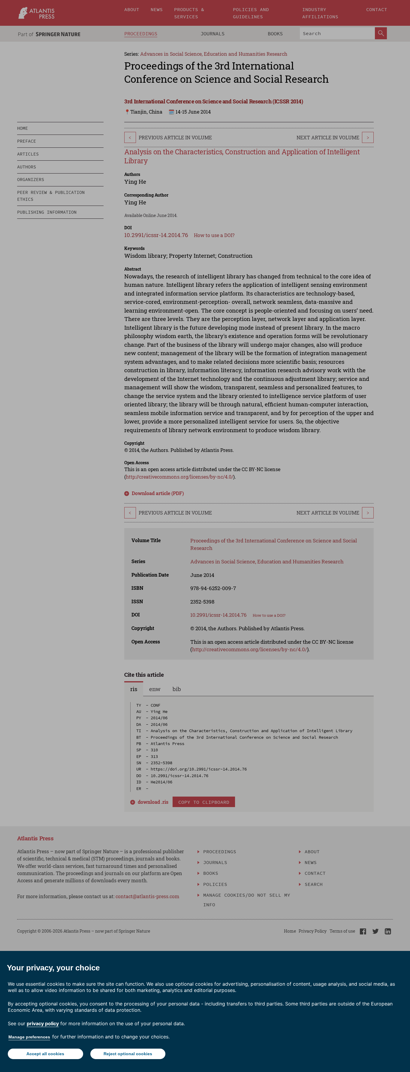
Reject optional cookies (128, 1053)
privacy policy (43, 1023)
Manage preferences (29, 1037)
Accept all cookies (45, 1053)
